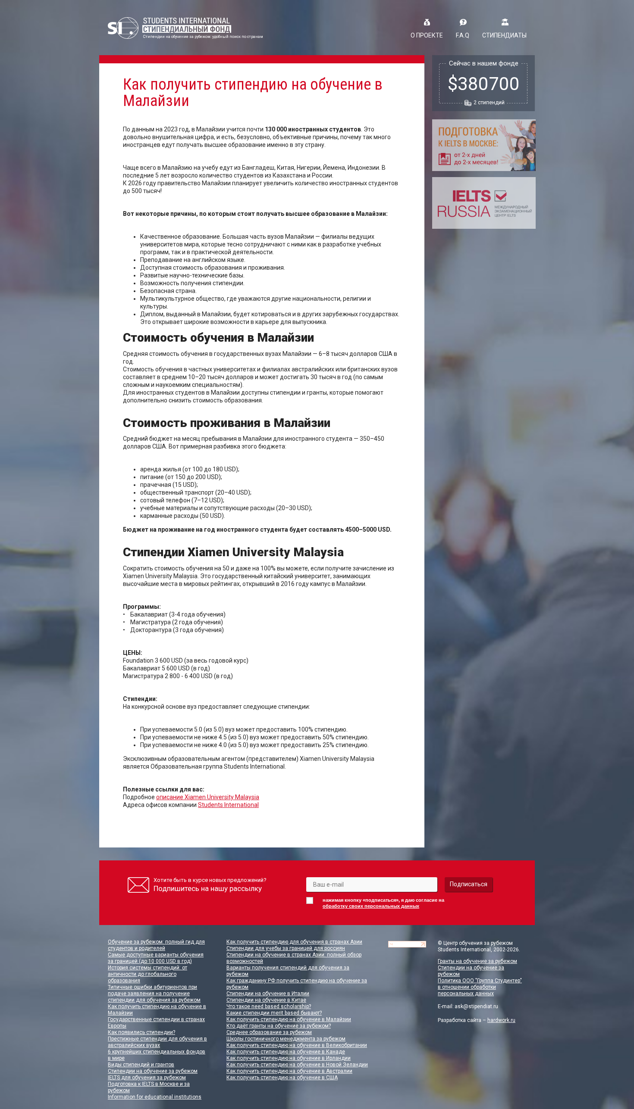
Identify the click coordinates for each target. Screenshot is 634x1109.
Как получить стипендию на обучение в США (282, 1078)
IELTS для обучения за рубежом (147, 1078)
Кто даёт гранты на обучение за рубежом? (278, 1026)
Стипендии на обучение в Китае (266, 1000)
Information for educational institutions (154, 1097)
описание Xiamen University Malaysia (207, 797)
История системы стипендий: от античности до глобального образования (147, 974)
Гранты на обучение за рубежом (477, 961)
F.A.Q (462, 35)
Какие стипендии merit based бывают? (274, 1013)
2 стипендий (489, 103)
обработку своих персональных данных (371, 906)
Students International (228, 804)
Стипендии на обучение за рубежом (153, 1071)
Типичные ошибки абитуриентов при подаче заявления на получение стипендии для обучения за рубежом (154, 993)
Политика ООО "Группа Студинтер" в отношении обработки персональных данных (480, 987)
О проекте (427, 35)
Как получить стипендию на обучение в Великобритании (296, 1045)
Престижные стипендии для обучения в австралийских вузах (157, 1042)
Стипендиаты (504, 35)
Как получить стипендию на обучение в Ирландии (288, 1058)
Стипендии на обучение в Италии (267, 994)
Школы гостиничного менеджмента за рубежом (285, 1039)
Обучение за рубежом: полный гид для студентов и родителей (156, 945)
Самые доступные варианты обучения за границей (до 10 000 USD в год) (156, 958)
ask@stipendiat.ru (476, 1006)
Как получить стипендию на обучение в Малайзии (288, 1019)
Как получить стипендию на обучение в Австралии (289, 1071)
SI (169, 28)
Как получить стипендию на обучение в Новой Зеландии (297, 1065)
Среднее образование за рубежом (269, 1032)
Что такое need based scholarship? (268, 1006)
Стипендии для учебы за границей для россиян (285, 948)
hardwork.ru (501, 1020)
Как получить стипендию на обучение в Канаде (285, 1052)
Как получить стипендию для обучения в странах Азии (294, 942)
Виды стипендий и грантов (141, 1065)
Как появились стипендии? (141, 1032)
